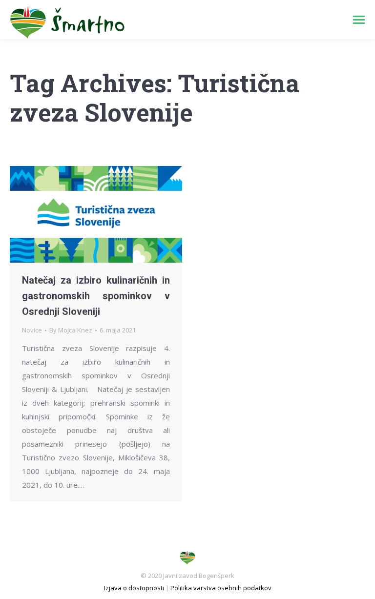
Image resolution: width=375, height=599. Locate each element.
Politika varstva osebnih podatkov (220, 587)
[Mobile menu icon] (359, 20)
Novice (32, 330)
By (70, 330)
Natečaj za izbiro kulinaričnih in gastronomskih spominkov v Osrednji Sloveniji (96, 295)
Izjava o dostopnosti (134, 587)
